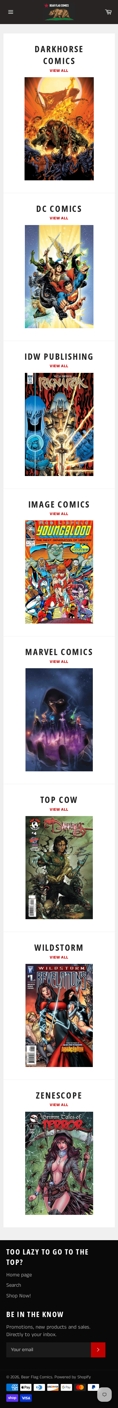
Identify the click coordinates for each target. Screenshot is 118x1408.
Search (13, 1285)
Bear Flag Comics (36, 1377)
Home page (19, 1275)
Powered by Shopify (72, 1377)
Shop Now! (18, 1296)
